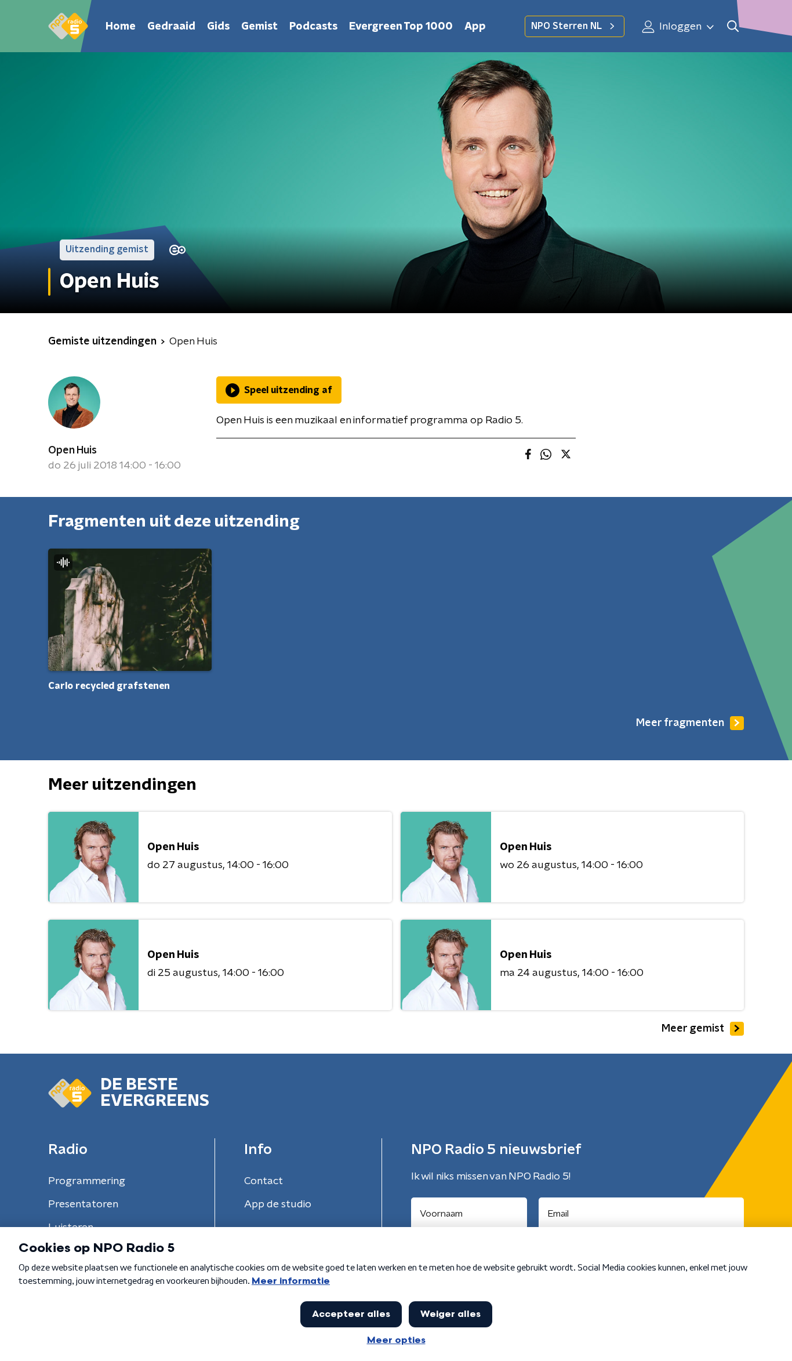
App (475, 26)
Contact (263, 1181)
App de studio (277, 1204)
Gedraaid (171, 26)
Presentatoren (83, 1204)
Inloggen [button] (679, 26)
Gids (218, 26)
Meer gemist (693, 1029)
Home (121, 26)
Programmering (86, 1181)
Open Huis (72, 450)
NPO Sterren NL (566, 26)
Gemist (259, 26)
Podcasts (313, 26)
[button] (732, 26)
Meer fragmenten (680, 723)
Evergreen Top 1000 (401, 26)
